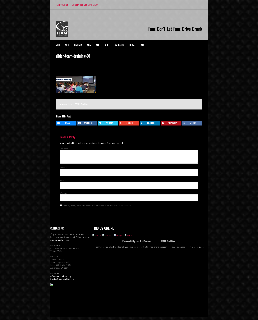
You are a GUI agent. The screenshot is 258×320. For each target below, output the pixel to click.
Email (63, 180)
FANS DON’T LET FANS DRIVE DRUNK (84, 4)
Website (63, 193)
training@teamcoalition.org (62, 279)
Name (63, 168)
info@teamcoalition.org (60, 276)
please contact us (59, 240)
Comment (64, 148)
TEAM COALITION (62, 4)
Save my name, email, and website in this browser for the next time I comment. (97, 205)
